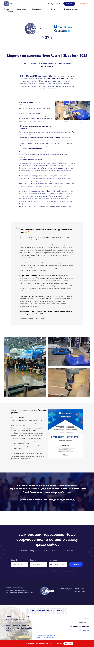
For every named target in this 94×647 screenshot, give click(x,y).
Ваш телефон (53, 560)
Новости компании (71, 9)
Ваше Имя (14, 560)
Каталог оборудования (79, 626)
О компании (21, 9)
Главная (7, 9)
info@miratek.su (15, 620)
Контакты (54, 9)
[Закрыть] (91, 643)
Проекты (10, 11)
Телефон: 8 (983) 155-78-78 (17, 617)
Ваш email (33, 560)
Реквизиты (84, 630)
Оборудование (38, 9)
